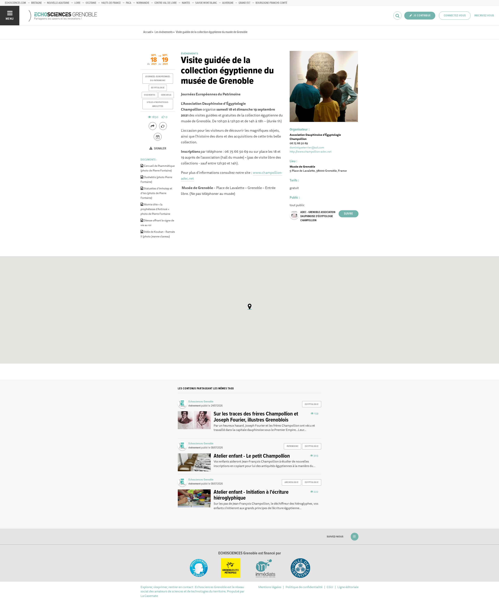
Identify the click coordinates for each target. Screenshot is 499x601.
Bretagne (36, 3)
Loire (77, 3)
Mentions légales (269, 586)
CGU (330, 586)
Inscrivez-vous (484, 15)
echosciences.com (15, 3)
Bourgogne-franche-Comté (271, 3)
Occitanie (91, 3)
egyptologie (158, 87)
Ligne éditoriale (347, 586)
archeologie (291, 482)
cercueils (166, 95)
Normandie (142, 3)
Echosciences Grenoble (200, 401)
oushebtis (149, 95)
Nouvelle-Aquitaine (58, 3)
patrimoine (292, 446)
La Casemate (149, 595)
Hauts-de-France (111, 3)
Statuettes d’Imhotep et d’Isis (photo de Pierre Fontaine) (156, 193)
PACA (128, 3)
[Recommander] (163, 126)
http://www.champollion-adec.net (310, 151)
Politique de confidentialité (304, 586)
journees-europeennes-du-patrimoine (158, 78)
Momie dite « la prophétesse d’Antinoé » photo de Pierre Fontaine (155, 209)
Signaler (159, 148)
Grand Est (244, 3)
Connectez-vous (455, 15)
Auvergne (227, 3)
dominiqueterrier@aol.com (307, 147)
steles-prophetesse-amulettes (158, 104)
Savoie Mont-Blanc (206, 3)
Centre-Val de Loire (165, 3)
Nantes (186, 3)
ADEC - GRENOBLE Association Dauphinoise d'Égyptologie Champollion (317, 216)
